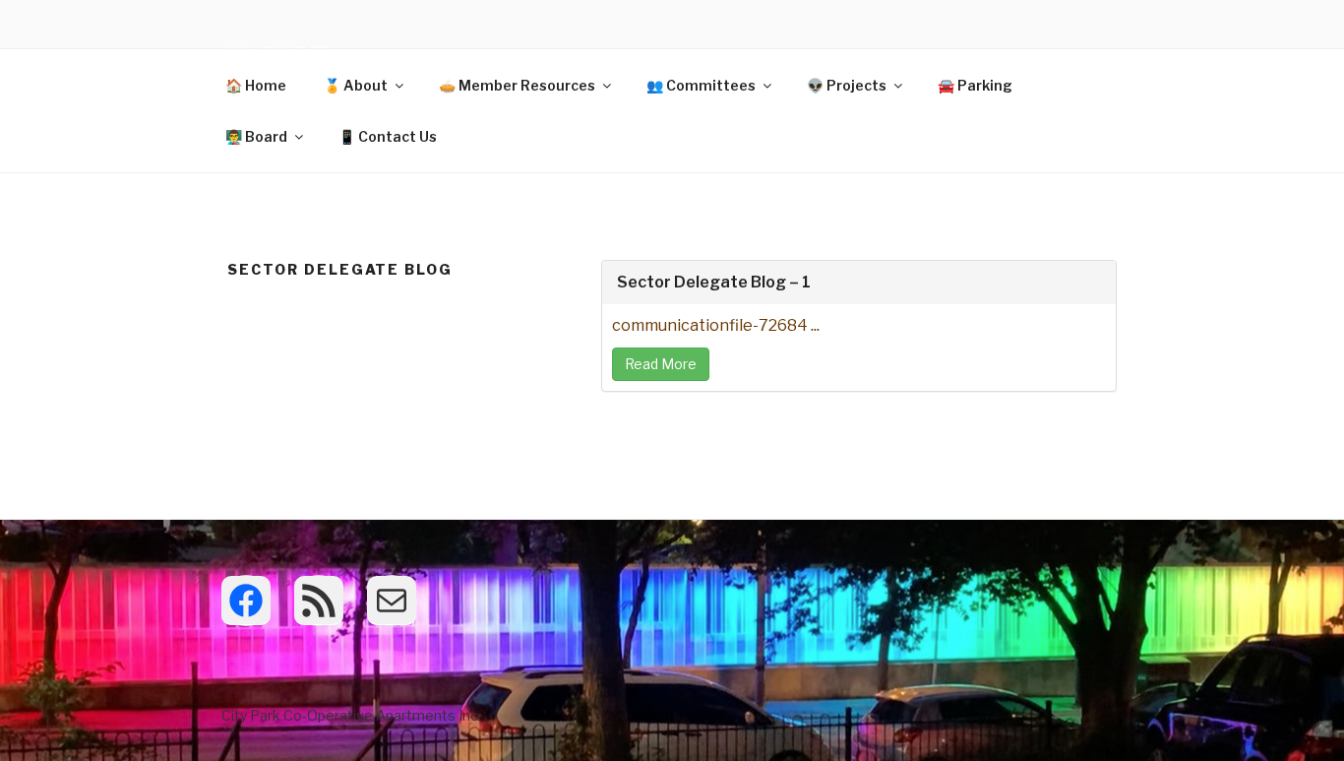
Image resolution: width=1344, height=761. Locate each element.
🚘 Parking (975, 85)
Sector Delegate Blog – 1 (714, 282)
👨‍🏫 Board (256, 136)
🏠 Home (255, 85)
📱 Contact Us (387, 136)
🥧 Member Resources (517, 85)
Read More (661, 363)
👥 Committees (701, 85)
